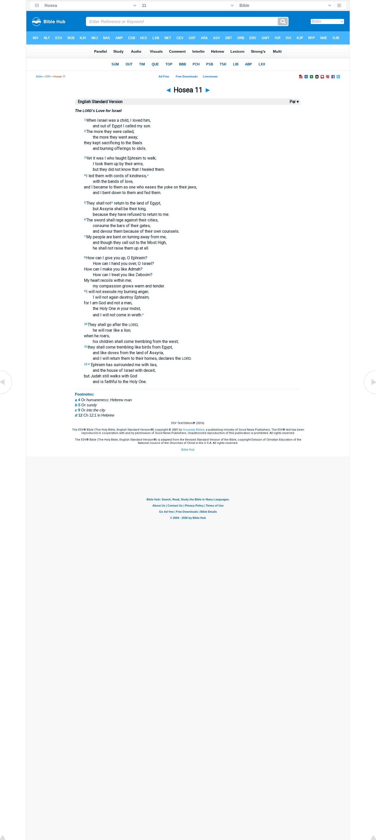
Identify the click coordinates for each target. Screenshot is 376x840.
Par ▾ (294, 101)
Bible (39, 76)
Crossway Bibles (193, 429)
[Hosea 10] (6, 393)
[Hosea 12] (369, 393)
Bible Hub (188, 449)
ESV (48, 76)
